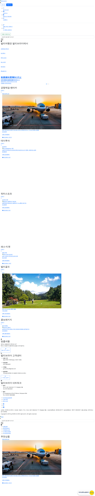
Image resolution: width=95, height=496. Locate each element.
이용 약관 (5, 399)
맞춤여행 (5, 426)
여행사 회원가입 (6, 34)
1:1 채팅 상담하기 (7, 30)
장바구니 (5, 13)
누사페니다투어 (7, 431)
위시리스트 (6, 10)
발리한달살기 (6, 428)
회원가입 (9, 5)
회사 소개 (5, 401)
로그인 (3, 5)
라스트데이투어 (7, 433)
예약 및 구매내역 (7, 16)
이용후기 (5, 20)
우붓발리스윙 (6, 430)
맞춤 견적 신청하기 (8, 26)
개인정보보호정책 (7, 398)
